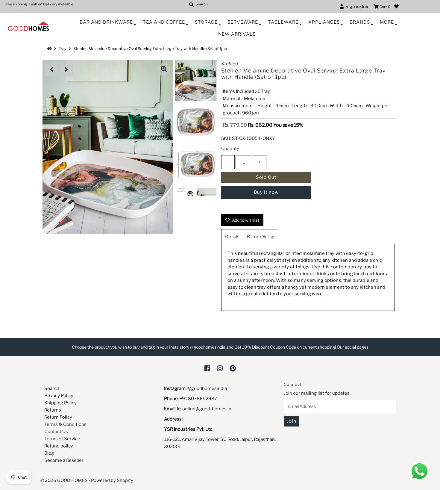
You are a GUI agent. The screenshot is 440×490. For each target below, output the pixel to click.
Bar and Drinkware (106, 22)
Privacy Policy (58, 395)
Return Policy (260, 236)
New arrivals (237, 34)
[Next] (66, 69)
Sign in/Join (357, 6)
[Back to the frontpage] (50, 48)
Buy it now (266, 192)
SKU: (226, 138)
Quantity (230, 148)
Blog (49, 453)
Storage (206, 22)
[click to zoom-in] (163, 69)
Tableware (283, 22)
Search (51, 388)
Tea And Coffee (164, 22)
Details (232, 236)
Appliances (324, 22)
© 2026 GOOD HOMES (64, 480)
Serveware (242, 22)
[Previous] (51, 69)
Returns (52, 410)
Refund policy (58, 446)
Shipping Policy (60, 403)
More (387, 22)
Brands (360, 22)
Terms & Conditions (65, 424)
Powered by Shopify (112, 480)
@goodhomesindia (207, 388)
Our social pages (352, 347)
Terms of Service (62, 438)
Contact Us (56, 431)
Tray (62, 48)
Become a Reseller (64, 460)
